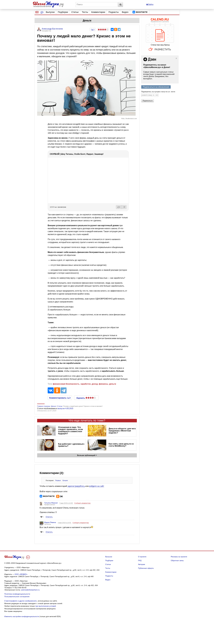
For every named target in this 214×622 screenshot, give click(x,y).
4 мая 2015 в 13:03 (64, 523)
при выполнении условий (45, 606)
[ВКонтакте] (112, 29)
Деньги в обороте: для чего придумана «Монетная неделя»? (122, 431)
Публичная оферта (146, 568)
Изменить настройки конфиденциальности (21, 616)
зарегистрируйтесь (76, 486)
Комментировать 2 (59, 398)
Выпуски (50, 12)
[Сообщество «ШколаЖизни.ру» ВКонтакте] (140, 12)
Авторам (141, 564)
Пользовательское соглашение (16, 596)
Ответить (49, 517)
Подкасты (113, 12)
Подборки (63, 12)
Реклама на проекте (179, 557)
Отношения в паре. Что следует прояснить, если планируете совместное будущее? (70, 430)
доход (95, 384)
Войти (150, 4)
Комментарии (98, 12)
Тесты (85, 12)
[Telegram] (119, 29)
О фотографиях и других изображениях (20, 601)
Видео (125, 12)
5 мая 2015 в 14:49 (66, 503)
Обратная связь (177, 560)
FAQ (140, 560)
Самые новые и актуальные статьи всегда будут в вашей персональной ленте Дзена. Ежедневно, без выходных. (158, 75)
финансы (103, 384)
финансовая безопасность (66, 384)
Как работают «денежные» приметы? (71, 445)
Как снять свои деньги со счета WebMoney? (121, 445)
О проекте (142, 557)
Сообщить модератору (82, 503)
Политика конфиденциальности (17, 594)
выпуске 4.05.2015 (65, 408)
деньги (112, 384)
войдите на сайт (96, 486)
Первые (58, 480)
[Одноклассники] (115, 29)
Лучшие (65, 480)
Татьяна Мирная (51, 503)
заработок (85, 384)
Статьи (75, 12)
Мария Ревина (50, 522)
